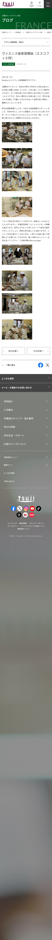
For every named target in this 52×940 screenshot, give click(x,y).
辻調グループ (6, 32)
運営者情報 (23, 523)
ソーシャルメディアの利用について (33, 526)
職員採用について (23, 529)
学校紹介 (18, 32)
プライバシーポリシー (36, 523)
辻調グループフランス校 (34, 32)
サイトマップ (12, 523)
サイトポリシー (12, 526)
